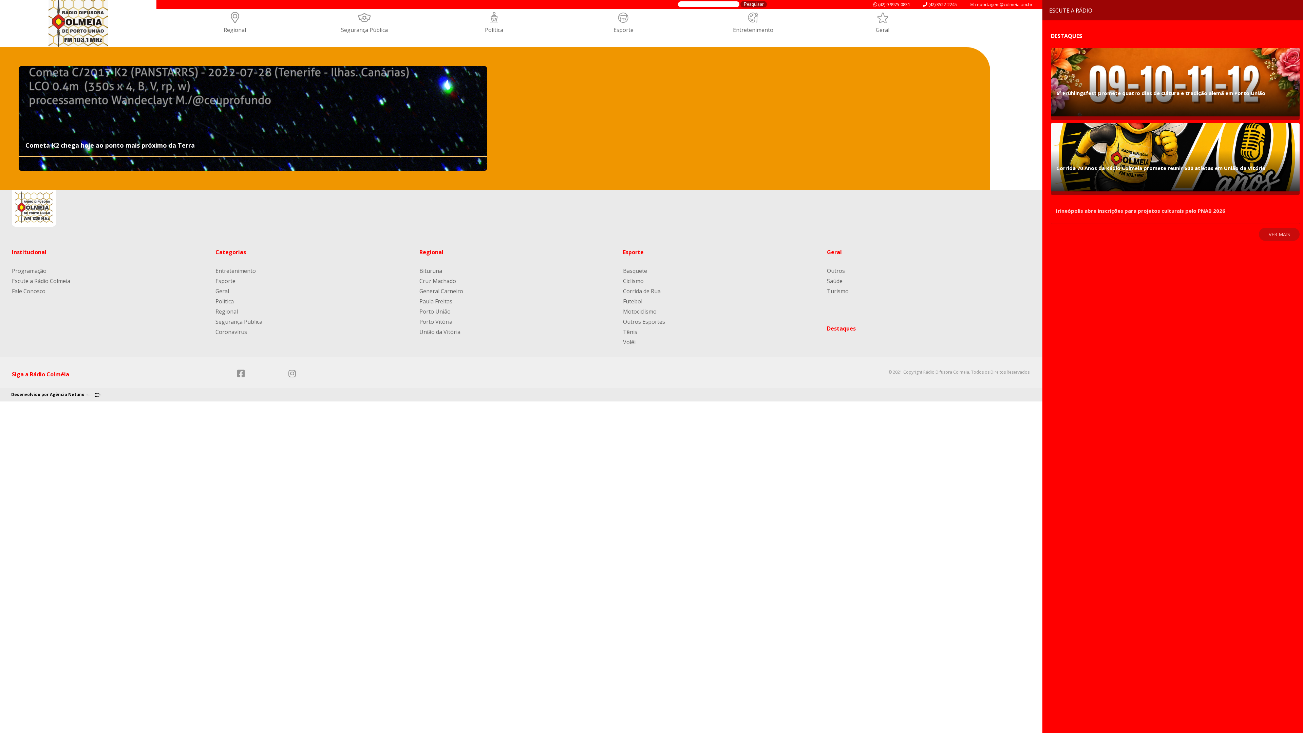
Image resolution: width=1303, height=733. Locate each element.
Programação (29, 271)
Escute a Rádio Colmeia (41, 281)
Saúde (835, 281)
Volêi (629, 342)
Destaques (841, 328)
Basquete (635, 271)
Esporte (623, 30)
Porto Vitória (435, 321)
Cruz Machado (437, 281)
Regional (235, 30)
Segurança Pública (364, 30)
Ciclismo (633, 281)
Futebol (632, 301)
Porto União (435, 311)
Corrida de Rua (642, 291)
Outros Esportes (644, 321)
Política (494, 30)
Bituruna (430, 271)
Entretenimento (753, 30)
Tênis (630, 332)
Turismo (838, 291)
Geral (882, 30)
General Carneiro (441, 291)
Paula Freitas (435, 301)
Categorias (230, 252)
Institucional (29, 252)
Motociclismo (640, 311)
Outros (836, 271)
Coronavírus (231, 332)
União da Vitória (439, 332)
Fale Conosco (28, 291)
